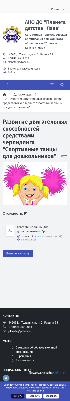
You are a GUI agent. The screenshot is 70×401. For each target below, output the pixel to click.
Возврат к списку (17, 253)
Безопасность (25, 360)
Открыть (25, 236)
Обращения (23, 356)
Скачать (39, 236)
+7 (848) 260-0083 (18, 58)
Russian (55, 9)
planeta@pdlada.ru (18, 62)
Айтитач (60, 372)
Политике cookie (35, 390)
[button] (35, 201)
